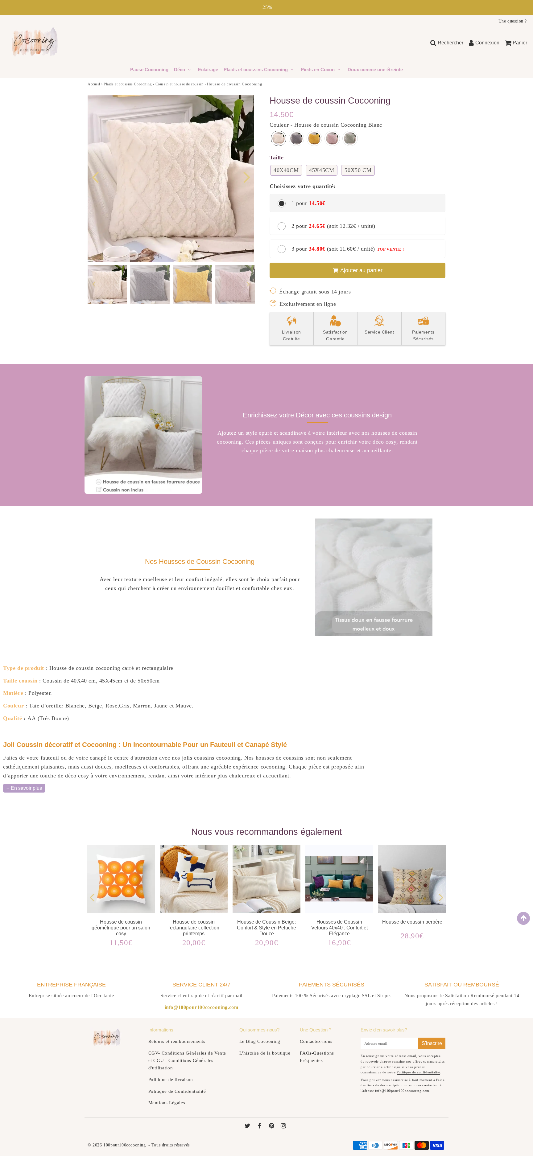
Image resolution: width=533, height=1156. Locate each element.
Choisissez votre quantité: (303, 186)
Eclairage (208, 69)
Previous (95, 176)
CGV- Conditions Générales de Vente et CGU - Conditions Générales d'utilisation (187, 1060)
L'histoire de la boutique (265, 1053)
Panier (520, 42)
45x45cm (321, 170)
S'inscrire (432, 1043)
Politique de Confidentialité (177, 1091)
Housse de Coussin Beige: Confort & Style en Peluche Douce (266, 927)
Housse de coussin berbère (412, 921)
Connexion (487, 42)
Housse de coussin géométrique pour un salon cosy (121, 927)
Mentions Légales (166, 1102)
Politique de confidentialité (418, 1072)
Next (246, 176)
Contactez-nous (316, 1041)
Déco (180, 69)
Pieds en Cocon (318, 69)
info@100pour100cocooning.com (402, 1090)
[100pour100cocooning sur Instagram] (283, 1126)
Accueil (94, 84)
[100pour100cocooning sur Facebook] (260, 1126)
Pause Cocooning (149, 69)
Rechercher (450, 42)
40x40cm (286, 170)
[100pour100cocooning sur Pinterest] (272, 1126)
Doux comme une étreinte (375, 69)
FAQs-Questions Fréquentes (317, 1057)
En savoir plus (26, 788)
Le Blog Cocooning (259, 1041)
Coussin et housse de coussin (179, 84)
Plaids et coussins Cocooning (256, 69)
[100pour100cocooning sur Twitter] (248, 1126)
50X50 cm (358, 170)
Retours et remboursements (176, 1041)
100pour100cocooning (124, 1145)
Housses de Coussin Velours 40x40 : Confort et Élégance (339, 927)
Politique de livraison (170, 1079)
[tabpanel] (107, 284)
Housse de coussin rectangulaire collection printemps (193, 927)
